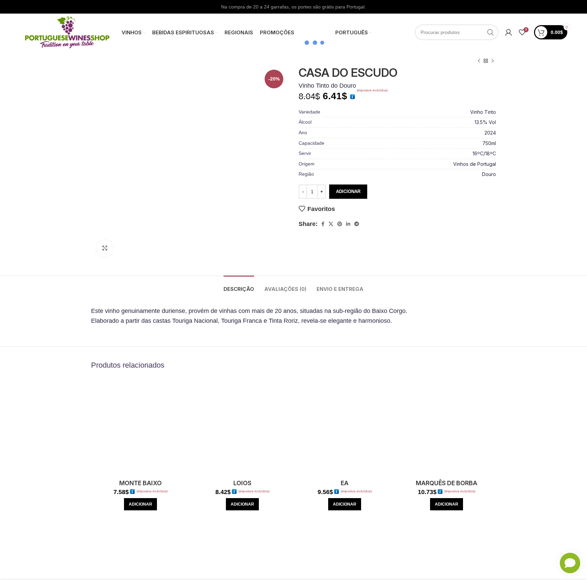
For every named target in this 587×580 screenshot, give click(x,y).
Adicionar (348, 191)
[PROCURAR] (490, 32)
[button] (140, 504)
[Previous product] (479, 61)
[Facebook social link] (322, 223)
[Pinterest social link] (339, 223)
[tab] (239, 286)
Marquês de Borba (446, 483)
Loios (242, 483)
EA (345, 483)
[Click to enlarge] (104, 248)
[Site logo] (67, 32)
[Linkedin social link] (348, 223)
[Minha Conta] (508, 32)
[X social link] (330, 223)
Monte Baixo (140, 483)
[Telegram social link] (356, 223)
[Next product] (492, 61)
